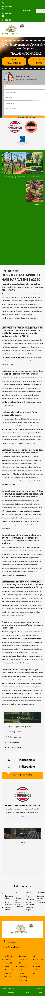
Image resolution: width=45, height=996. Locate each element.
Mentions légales (28, 990)
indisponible (27, 760)
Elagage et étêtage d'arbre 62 (22, 970)
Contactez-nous (40, 990)
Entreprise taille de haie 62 (23, 959)
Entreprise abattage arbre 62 (38, 970)
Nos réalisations (14, 61)
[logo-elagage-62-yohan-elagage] (13, 29)
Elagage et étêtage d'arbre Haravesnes (19, 902)
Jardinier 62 (8, 956)
